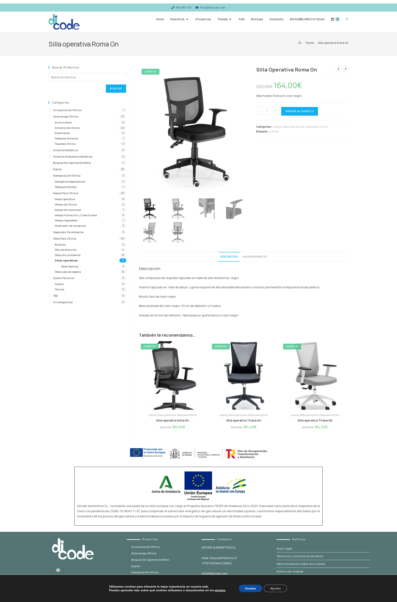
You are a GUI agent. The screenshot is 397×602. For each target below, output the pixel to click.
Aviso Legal (284, 548)
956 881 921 (183, 7)
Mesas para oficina (65, 193)
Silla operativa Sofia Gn (172, 420)
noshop (274, 131)
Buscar (116, 88)
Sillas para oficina (316, 126)
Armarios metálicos (65, 150)
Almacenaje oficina (65, 116)
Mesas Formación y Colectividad (76, 215)
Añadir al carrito (299, 111)
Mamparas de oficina (66, 175)
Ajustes (275, 588)
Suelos (59, 284)
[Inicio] (299, 43)
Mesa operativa (65, 199)
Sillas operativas (293, 126)
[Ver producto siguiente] (345, 69)
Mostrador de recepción (70, 226)
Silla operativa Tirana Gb (315, 420)
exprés (277, 126)
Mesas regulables (66, 220)
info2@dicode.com (213, 7)
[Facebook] (58, 570)
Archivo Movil (63, 122)
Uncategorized (63, 302)
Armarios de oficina (67, 128)
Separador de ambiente (68, 232)
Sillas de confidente (67, 255)
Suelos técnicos (63, 278)
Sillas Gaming (69, 266)
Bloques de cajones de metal (72, 163)
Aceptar (250, 588)
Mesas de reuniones (68, 210)
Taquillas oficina (65, 144)
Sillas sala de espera (68, 272)
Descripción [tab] (229, 256)
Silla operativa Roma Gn (333, 43)
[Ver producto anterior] (338, 69)
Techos (59, 289)
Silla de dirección (66, 250)
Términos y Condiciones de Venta (300, 556)
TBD (55, 296)
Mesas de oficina (66, 204)
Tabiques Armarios (66, 138)
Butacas (60, 244)
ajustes (220, 590)
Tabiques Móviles (66, 187)
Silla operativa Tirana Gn (243, 420)
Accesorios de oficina (67, 110)
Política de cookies (290, 571)
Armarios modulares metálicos (72, 156)
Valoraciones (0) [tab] (255, 256)
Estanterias (62, 133)
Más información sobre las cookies (301, 564)
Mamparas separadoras (70, 181)
